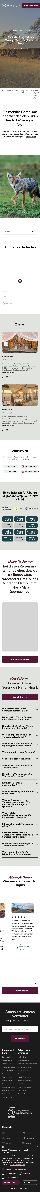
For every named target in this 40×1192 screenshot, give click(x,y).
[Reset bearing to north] (5, 299)
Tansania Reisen (7, 1097)
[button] (20, 342)
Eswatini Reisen (7, 1060)
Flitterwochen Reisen (25, 1067)
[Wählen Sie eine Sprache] (19, 5)
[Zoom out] (5, 296)
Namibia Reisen (7, 1074)
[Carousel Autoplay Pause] (35, 984)
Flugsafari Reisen (23, 1070)
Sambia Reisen (7, 1080)
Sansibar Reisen (7, 1084)
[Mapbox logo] (8, 303)
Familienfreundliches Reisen (27, 1064)
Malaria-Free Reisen (24, 1077)
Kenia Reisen (6, 1064)
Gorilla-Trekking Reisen (26, 1074)
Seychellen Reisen (8, 1087)
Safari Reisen (22, 1084)
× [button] (37, 1147)
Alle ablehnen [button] (30, 1182)
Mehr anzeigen (8, 372)
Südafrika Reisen (8, 1094)
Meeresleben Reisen (25, 1080)
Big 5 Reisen (22, 1057)
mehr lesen (31, 136)
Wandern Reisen (23, 1094)
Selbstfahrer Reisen (25, 1087)
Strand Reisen (22, 1090)
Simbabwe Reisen (8, 1090)
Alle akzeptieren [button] (11, 1182)
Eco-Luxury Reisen (24, 1060)
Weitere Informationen (17, 1165)
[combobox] (3, 1147)
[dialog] (20, 1168)
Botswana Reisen (8, 1057)
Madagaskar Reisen (9, 1067)
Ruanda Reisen (7, 1077)
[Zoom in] (5, 293)
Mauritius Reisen (8, 1070)
